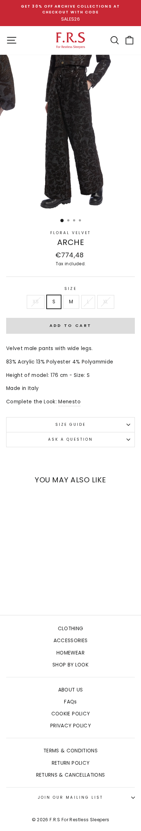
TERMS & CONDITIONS (70, 750)
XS (36, 301)
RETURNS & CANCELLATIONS (70, 775)
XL (105, 301)
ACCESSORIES (71, 640)
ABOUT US (70, 689)
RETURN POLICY (70, 763)
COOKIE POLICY (70, 713)
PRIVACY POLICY (70, 725)
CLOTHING (71, 628)
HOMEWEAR (70, 652)
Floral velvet (70, 233)
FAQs (70, 701)
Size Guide (70, 424)
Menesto (69, 401)
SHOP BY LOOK (70, 664)
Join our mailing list (70, 797)
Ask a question (70, 439)
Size (70, 288)
